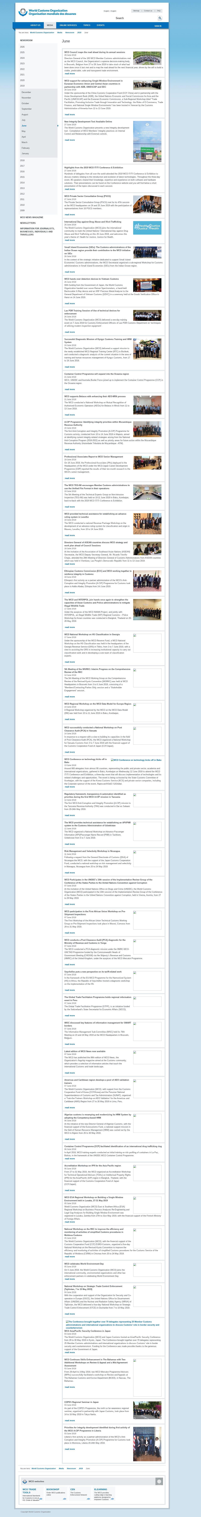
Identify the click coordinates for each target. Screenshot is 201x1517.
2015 (22, 177)
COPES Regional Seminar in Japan (81, 1402)
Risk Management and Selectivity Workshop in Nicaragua (92, 851)
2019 (79, 32)
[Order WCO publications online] (65, 1499)
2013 (22, 188)
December (26, 92)
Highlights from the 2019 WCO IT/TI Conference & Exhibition (93, 167)
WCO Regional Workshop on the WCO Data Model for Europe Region (97, 704)
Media (59, 32)
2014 (22, 183)
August (25, 114)
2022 (22, 69)
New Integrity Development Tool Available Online (88, 121)
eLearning (100, 1489)
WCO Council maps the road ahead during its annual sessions (94, 52)
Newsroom (69, 32)
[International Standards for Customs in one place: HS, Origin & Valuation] (41, 1499)
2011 (22, 199)
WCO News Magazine (31, 217)
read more (70, 73)
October (25, 103)
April (24, 137)
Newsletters (28, 223)
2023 (22, 63)
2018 (22, 160)
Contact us (148, 11)
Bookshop (52, 1489)
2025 (22, 52)
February (26, 148)
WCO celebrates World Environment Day (84, 1264)
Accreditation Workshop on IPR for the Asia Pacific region (92, 1165)
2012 (22, 194)
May (24, 131)
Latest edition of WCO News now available (84, 1051)
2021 (22, 74)
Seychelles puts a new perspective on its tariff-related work (93, 972)
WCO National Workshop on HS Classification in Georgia (92, 634)
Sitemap (136, 11)
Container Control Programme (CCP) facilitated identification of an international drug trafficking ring (113, 1146)
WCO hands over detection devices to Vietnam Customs (91, 279)
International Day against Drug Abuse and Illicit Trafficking (92, 222)
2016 (22, 171)
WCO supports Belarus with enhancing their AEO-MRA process (95, 396)
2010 (22, 205)
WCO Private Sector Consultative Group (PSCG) (87, 196)
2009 (22, 210)
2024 (22, 58)
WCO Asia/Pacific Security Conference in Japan (87, 1331)
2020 (22, 80)
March (24, 142)
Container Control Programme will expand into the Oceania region (96, 374)
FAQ (158, 11)
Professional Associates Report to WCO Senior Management (93, 457)
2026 (22, 47)
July (23, 120)
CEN (72, 1489)
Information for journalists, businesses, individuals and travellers (37, 231)
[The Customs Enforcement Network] (89, 1499)
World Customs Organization (42, 32)
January (25, 153)
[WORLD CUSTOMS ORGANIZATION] (20, 25)
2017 (22, 166)
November (26, 98)
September (27, 109)
